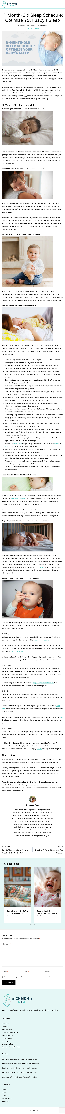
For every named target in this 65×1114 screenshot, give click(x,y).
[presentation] (17, 887)
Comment (7, 944)
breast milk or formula (41, 640)
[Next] (58, 895)
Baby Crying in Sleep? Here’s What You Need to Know (47, 913)
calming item (17, 444)
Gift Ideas (5, 1041)
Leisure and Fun (7, 1044)
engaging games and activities (43, 683)
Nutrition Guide (7, 1038)
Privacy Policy (7, 1098)
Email (26, 972)
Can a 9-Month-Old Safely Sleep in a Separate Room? (17, 913)
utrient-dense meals (18, 498)
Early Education (7, 1035)
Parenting (36, 29)
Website (47, 972)
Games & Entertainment (10, 1032)
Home (4, 1090)
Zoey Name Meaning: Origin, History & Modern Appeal (19, 1059)
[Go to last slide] (7, 895)
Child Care (28, 29)
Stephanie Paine (24, 25)
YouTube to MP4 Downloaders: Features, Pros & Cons (19, 1077)
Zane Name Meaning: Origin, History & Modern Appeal (19, 1072)
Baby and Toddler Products (11, 1047)
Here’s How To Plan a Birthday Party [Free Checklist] (49, 850)
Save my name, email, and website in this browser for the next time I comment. (27, 977)
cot (61, 717)
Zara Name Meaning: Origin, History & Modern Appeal (19, 1068)
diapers (39, 749)
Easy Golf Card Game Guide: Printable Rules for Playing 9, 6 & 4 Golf (15, 850)
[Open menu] (61, 4)
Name (5, 972)
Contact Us (6, 1095)
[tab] (29, 924)
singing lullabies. (17, 651)
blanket (7, 446)
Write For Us (6, 1101)
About (4, 1092)
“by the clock (39, 567)
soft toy (56, 444)
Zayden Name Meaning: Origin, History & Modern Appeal (20, 1063)
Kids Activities (7, 1030)
